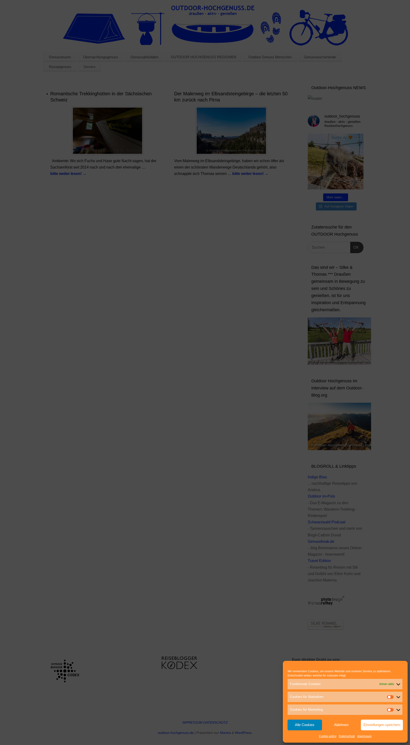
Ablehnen (341, 725)
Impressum (364, 736)
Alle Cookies (304, 725)
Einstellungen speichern (381, 725)
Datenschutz (347, 736)
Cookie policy (327, 736)
